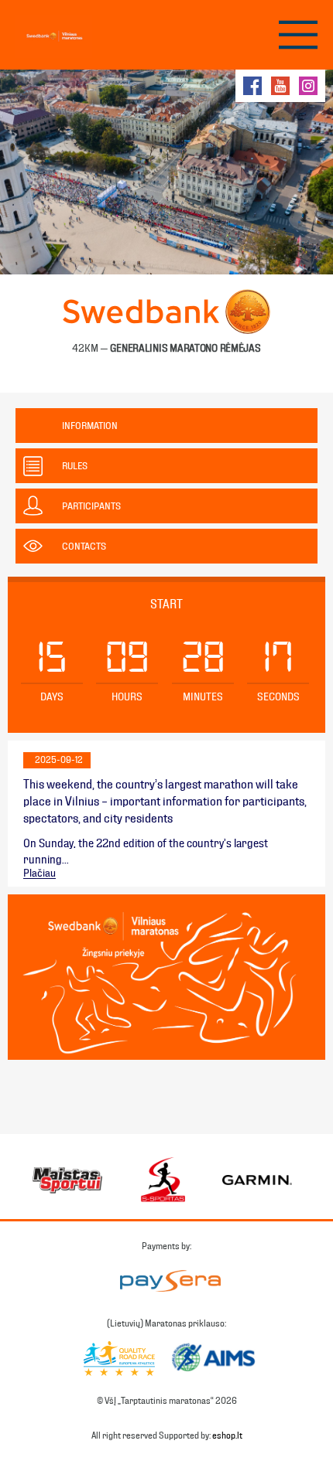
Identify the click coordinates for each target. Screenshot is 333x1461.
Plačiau (39, 873)
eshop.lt (227, 1435)
